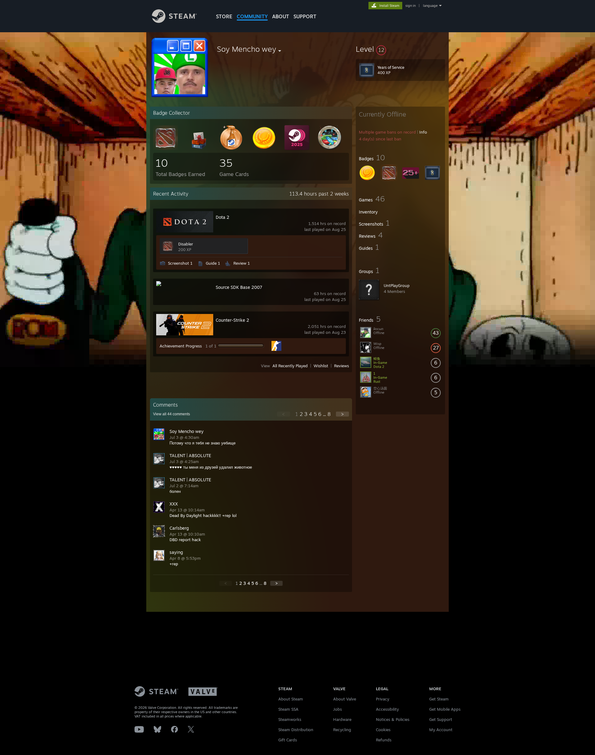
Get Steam (439, 698)
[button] (400, 49)
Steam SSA (288, 709)
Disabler (185, 243)
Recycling (342, 729)
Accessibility (387, 709)
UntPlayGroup (397, 285)
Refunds (383, 739)
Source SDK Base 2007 (239, 287)
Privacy (382, 698)
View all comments (171, 414)
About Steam (290, 698)
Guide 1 (213, 263)
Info (423, 132)
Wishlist (321, 365)
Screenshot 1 (180, 263)
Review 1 (241, 263)
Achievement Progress (181, 345)
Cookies (383, 729)
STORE (224, 16)
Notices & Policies (392, 719)
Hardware (342, 719)
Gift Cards (287, 739)
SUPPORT (304, 16)
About (280, 16)
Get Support (440, 719)
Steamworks (289, 719)
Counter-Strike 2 (232, 320)
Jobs (337, 709)
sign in (410, 5)
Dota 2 (222, 217)
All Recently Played (290, 365)
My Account (440, 729)
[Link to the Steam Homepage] (174, 21)
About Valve (344, 698)
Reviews (341, 365)
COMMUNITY (252, 16)
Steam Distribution (295, 729)
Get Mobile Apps (445, 709)
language (430, 5)
